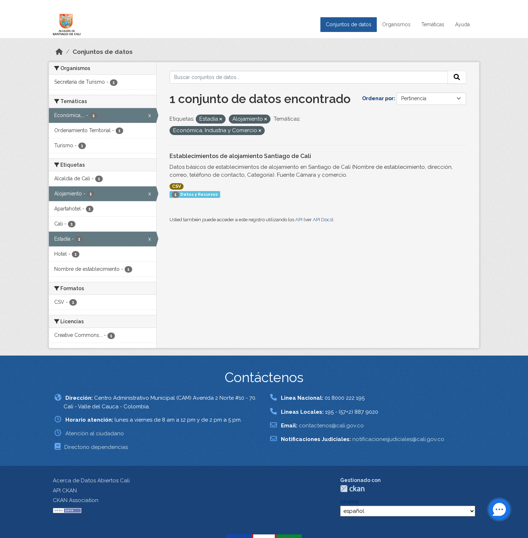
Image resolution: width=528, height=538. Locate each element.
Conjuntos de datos (348, 24)
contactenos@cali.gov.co (331, 425)
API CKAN (65, 490)
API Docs (322, 219)
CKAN (352, 488)
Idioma (349, 502)
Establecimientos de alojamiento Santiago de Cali (240, 156)
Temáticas (432, 24)
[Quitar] (220, 119)
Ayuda (462, 24)
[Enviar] (457, 77)
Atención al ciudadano (94, 433)
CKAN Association (75, 500)
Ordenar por (378, 98)
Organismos (396, 24)
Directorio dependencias (96, 447)
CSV (176, 186)
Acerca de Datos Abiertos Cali (91, 480)
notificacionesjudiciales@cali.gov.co (398, 439)
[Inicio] (59, 51)
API (298, 219)
